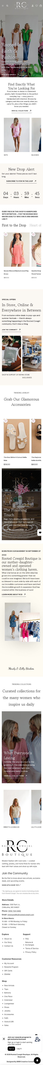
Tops (6, 989)
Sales (6, 1025)
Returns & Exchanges (29, 943)
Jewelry (7, 1011)
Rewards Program (11, 967)
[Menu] (2, 5)
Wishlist (7, 974)
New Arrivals (9, 985)
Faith (6, 1018)
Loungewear (9, 1003)
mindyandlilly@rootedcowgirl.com (21, 915)
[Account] (33, 5)
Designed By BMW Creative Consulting (21, 1062)
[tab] (14, 225)
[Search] (7, 5)
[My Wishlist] (37, 5)
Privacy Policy (30, 952)
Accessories (9, 1014)
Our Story (8, 942)
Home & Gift (9, 1022)
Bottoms (7, 993)
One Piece (8, 996)
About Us (8, 939)
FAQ (27, 939)
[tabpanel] (21, 255)
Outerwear (8, 1000)
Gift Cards (8, 971)
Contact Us (8, 946)
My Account (9, 963)
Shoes (6, 1007)
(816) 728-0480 (14, 911)
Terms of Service (31, 948)
